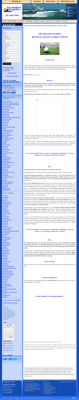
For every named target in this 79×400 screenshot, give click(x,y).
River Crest (5, 169)
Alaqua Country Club (7, 101)
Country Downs (6, 216)
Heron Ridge (5, 146)
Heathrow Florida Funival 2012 (30, 386)
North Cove (5, 256)
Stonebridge (5, 173)
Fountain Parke (6, 140)
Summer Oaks (6, 175)
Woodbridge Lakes (7, 189)
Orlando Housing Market (8, 314)
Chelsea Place (6, 211)
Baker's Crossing (6, 109)
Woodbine (5, 297)
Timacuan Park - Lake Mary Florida (10, 292)
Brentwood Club (6, 115)
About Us (65, 21)
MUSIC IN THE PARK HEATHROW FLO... (33, 389)
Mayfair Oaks (5, 252)
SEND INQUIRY (8, 92)
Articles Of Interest (47, 383)
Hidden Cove (5, 226)
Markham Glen (6, 242)
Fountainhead (6, 136)
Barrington (5, 200)
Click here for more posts (28, 390)
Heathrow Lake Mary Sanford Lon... (31, 383)
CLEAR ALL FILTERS (12, 73)
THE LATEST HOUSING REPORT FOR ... (33, 387)
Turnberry (5, 293)
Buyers (42, 21)
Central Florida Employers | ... (49, 386)
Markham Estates (6, 159)
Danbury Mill (5, 221)
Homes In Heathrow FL (8, 311)
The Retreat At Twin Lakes (8, 181)
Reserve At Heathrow (7, 165)
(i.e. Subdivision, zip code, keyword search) (8, 69)
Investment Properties (8, 312)
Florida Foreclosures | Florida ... (50, 387)
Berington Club (6, 114)
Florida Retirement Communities (11, 300)
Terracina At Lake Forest (8, 177)
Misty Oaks (5, 255)
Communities (29, 21)
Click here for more (47, 393)
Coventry (4, 214)
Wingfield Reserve (6, 295)
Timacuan (5, 290)
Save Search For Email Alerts (12, 76)
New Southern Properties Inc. (14, 397)
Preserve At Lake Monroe (8, 266)
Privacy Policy (33, 397)
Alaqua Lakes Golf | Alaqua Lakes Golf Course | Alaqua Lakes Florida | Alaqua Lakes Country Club (11, 104)
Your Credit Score (47, 385)
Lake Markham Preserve (8, 152)
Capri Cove (5, 123)
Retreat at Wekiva (6, 167)
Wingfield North (6, 188)
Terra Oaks (5, 178)
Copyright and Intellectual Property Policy (44, 397)
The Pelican (5, 263)
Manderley (5, 247)
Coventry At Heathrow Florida (9, 127)
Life (52, 21)
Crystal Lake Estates (7, 219)
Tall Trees (5, 287)
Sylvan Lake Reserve (7, 285)
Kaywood (5, 235)
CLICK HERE (9, 392)
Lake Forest (5, 151)
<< (4, 325)
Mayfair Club (5, 248)
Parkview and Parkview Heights (9, 268)
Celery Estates (6, 205)
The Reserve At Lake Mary (8, 274)
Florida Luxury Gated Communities (8, 98)
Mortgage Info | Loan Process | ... (50, 391)
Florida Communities (8, 193)
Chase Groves (6, 210)
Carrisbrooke (5, 125)
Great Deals (21, 21)
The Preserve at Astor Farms (9, 107)
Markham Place (6, 245)
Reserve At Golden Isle (7, 272)
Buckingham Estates (7, 119)
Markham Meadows (7, 243)
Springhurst (5, 279)
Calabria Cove (6, 122)
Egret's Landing (6, 133)
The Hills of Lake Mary (7, 227)
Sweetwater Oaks (6, 284)
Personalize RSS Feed (8, 350)
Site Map (29, 397)
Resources (57, 21)
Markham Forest (6, 160)
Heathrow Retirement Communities (10, 302)
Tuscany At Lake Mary (7, 183)
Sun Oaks (5, 282)
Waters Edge (5, 185)
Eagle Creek (5, 223)
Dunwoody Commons (7, 131)
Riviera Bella (5, 170)
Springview (5, 280)
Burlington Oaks (6, 120)
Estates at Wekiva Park (7, 135)
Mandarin (5, 240)
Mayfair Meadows (6, 250)
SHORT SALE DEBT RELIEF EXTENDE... (33, 385)
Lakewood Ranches (7, 237)
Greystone (5, 141)
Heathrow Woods (6, 144)
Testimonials (37, 1)
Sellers (48, 21)
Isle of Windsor (6, 234)
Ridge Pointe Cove (7, 276)
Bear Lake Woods (6, 202)
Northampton (5, 258)
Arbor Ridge (5, 195)
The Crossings (6, 218)
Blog (4, 305)
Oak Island (5, 260)
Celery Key (5, 208)
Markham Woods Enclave (8, 162)
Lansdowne (5, 156)
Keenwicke (5, 148)
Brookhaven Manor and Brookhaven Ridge (12, 117)
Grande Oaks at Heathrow (8, 138)
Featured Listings (12, 21)
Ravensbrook (5, 269)
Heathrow (5, 143)
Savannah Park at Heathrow (9, 172)
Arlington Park (6, 197)
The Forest (5, 224)
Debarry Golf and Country (8, 130)
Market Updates (50, 1)
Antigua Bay (5, 198)
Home (4, 21)
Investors (36, 21)
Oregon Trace (5, 164)
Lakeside (5, 154)
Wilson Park (5, 186)
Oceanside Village (6, 261)
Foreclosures (6, 309)
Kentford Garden (6, 149)
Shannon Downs (6, 277)
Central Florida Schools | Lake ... (50, 389)
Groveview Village (6, 229)
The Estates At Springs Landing (9, 289)
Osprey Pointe (6, 264)
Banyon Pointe (6, 111)
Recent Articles (9, 343)
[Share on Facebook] (5, 359)
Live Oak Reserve (6, 239)
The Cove (5, 180)
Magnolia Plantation (7, 157)
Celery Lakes (5, 206)
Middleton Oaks (6, 253)
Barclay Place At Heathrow (8, 112)
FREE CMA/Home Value (68, 1)
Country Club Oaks (7, 213)
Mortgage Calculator (47, 390)
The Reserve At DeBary (7, 271)
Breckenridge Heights (7, 203)
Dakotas (4, 128)
